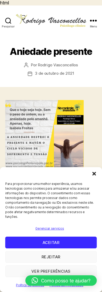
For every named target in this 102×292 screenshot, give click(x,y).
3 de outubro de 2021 (54, 73)
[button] (94, 173)
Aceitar (51, 242)
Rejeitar (51, 256)
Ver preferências (51, 271)
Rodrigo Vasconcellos (58, 64)
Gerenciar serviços (49, 228)
